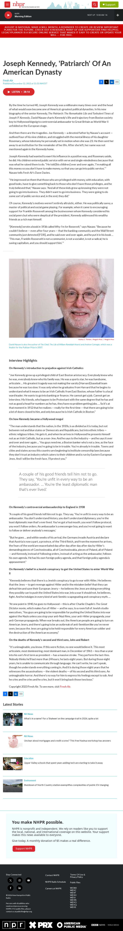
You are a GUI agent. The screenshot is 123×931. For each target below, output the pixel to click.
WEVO (73, 902)
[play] (8, 15)
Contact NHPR (52, 875)
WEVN (73, 900)
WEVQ (73, 905)
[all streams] (118, 15)
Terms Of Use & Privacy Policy (77, 875)
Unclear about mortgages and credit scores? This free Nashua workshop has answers (67, 740)
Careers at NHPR (53, 888)
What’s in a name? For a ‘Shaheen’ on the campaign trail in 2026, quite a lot (61, 718)
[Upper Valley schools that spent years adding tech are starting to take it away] (12, 763)
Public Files (75, 882)
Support (110, 4)
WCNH (73, 888)
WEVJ (73, 897)
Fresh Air (65, 686)
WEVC (73, 890)
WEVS (73, 907)
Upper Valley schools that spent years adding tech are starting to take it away (63, 762)
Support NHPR (24, 848)
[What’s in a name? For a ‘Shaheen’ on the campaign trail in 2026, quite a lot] (12, 719)
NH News (28, 713)
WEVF (73, 893)
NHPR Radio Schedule (55, 882)
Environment (30, 780)
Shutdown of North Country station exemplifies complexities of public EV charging (66, 784)
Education (28, 758)
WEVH (73, 895)
